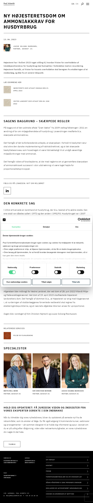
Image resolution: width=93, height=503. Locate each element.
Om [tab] (76, 227)
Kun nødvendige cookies (17, 282)
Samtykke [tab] (16, 227)
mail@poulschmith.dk (14, 495)
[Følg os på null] (7, 190)
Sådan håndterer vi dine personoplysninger (63, 482)
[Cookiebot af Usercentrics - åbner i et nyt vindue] (79, 220)
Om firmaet (50, 459)
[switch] (35, 272)
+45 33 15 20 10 (31, 495)
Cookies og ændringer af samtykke (60, 494)
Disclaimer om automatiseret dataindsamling (64, 488)
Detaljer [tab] (46, 227)
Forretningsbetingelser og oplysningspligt (64, 477)
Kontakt (49, 465)
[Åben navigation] (87, 4)
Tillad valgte (46, 282)
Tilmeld (12, 444)
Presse (48, 471)
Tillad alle (76, 282)
